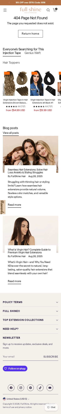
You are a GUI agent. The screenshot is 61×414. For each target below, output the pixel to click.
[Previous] (9, 2)
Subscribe (50, 357)
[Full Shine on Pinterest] (30, 387)
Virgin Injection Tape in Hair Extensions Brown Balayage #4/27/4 (15, 103)
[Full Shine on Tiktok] (40, 387)
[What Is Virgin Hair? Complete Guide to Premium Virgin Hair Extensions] (30, 234)
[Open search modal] (48, 10)
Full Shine (24, 404)
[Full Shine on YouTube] (49, 387)
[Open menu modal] (5, 10)
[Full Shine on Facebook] (11, 387)
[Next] (51, 2)
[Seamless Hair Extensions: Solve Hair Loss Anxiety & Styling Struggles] (30, 154)
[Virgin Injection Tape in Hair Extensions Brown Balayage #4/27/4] (15, 83)
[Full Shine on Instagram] (20, 387)
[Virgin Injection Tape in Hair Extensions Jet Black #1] (43, 83)
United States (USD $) (17, 399)
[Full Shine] (30, 10)
